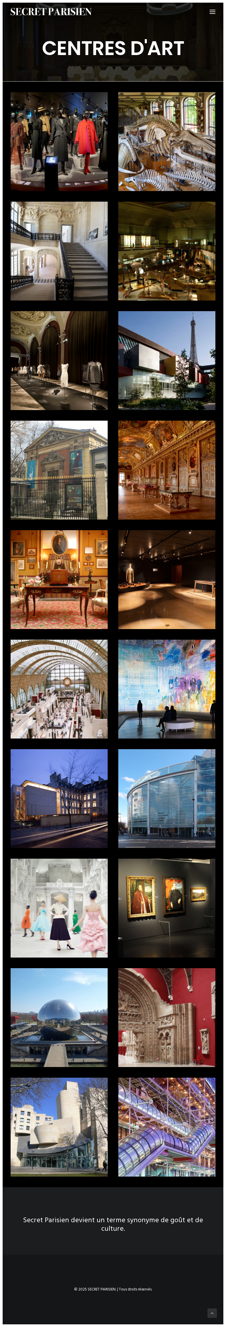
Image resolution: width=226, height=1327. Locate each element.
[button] (59, 141)
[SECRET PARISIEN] (51, 11)
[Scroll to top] (212, 1313)
